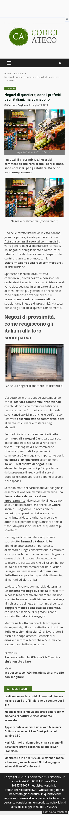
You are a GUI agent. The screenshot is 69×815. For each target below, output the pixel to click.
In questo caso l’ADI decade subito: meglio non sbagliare (34, 672)
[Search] (60, 63)
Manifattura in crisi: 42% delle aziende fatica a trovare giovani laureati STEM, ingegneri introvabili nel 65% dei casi (34, 762)
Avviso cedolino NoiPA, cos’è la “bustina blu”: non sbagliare (32, 657)
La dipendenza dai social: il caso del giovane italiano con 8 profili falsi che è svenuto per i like (34, 701)
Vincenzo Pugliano (17, 105)
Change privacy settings (55, 811)
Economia (10, 88)
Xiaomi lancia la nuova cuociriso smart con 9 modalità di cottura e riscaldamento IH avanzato (34, 716)
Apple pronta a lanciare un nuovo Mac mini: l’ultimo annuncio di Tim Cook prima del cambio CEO (33, 731)
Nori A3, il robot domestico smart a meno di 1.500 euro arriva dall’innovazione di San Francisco (33, 747)
